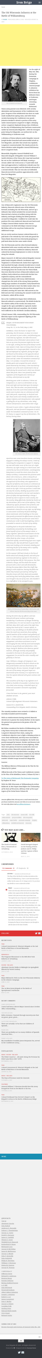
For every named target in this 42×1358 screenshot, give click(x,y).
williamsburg (5, 823)
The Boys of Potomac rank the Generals (15, 1078)
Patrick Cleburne (7, 1281)
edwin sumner (6, 817)
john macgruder (27, 817)
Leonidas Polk (6, 1306)
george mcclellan (16, 817)
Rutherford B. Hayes (8, 1244)
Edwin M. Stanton (7, 1265)
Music (3, 1054)
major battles (13, 820)
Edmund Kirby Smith (8, 1311)
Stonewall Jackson (7, 1290)
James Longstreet (7, 1299)
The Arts (10, 965)
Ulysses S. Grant (7, 1240)
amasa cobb (24, 814)
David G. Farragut (7, 1235)
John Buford (5, 1226)
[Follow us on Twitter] (36, 933)
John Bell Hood (6, 1288)
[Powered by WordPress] (14, 1348)
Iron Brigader (26, 2)
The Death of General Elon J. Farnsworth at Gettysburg (9, 847)
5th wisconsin (15, 814)
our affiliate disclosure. (23, 804)
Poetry (3, 965)
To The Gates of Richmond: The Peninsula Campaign (20, 778)
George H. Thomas (7, 1267)
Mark (5, 19)
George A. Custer (7, 1233)
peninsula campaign (24, 820)
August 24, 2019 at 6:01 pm (22, 873)
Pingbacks (23, 868)
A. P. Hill (4, 1285)
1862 (8, 814)
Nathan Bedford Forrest (9, 1283)
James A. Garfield (7, 1237)
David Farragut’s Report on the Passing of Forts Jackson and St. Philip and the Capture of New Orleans (29, 849)
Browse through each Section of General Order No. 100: (20, 1327)
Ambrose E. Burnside (8, 1228)
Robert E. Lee (6, 1297)
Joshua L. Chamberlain (9, 1230)
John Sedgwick (6, 1258)
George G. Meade (7, 1254)
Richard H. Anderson (8, 1276)
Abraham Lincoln (7, 1223)
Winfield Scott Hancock (9, 1242)
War (3, 7)
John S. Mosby (6, 1301)
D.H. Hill (31, 814)
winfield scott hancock (17, 823)
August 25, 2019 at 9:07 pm (21, 888)
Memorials (5, 954)
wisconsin (28, 823)
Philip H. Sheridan (7, 1261)
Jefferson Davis (6, 1274)
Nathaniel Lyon (7, 1247)
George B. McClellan (8, 1249)
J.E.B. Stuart (5, 1313)
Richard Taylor (6, 1315)
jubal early (5, 820)
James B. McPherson (8, 1251)
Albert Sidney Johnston (9, 1292)
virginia (34, 820)
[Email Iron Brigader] (39, 933)
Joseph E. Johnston (8, 1294)
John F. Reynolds (7, 1256)
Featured (4, 1084)
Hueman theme (31, 1348)
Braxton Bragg (6, 1278)
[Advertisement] (21, 45)
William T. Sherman (8, 1263)
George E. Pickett (7, 1304)
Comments (9, 868)
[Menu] (39, 2)
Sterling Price (6, 1308)
